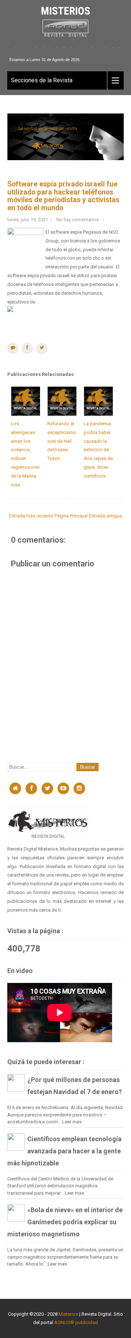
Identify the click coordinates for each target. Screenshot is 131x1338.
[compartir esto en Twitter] (41, 348)
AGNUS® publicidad (76, 1322)
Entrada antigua (105, 516)
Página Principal (71, 516)
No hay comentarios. (78, 219)
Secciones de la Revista (41, 80)
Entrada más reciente (31, 516)
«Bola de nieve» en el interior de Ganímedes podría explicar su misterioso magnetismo (65, 1222)
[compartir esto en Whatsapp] (12, 348)
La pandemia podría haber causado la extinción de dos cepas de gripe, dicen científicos (98, 450)
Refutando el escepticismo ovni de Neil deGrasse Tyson (61, 441)
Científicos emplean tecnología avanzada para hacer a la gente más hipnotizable (64, 1151)
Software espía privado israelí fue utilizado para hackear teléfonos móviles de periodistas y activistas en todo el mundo (63, 196)
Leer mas (72, 1121)
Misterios (65, 10)
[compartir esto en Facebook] (27, 348)
